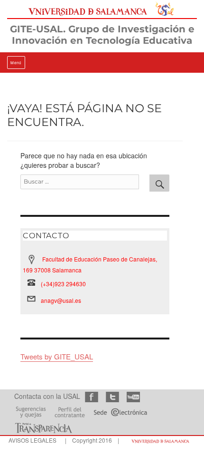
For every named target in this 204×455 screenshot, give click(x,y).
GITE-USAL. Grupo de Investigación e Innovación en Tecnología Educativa (102, 34)
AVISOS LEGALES (32, 440)
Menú (16, 62)
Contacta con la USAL (47, 396)
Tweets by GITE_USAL (56, 356)
